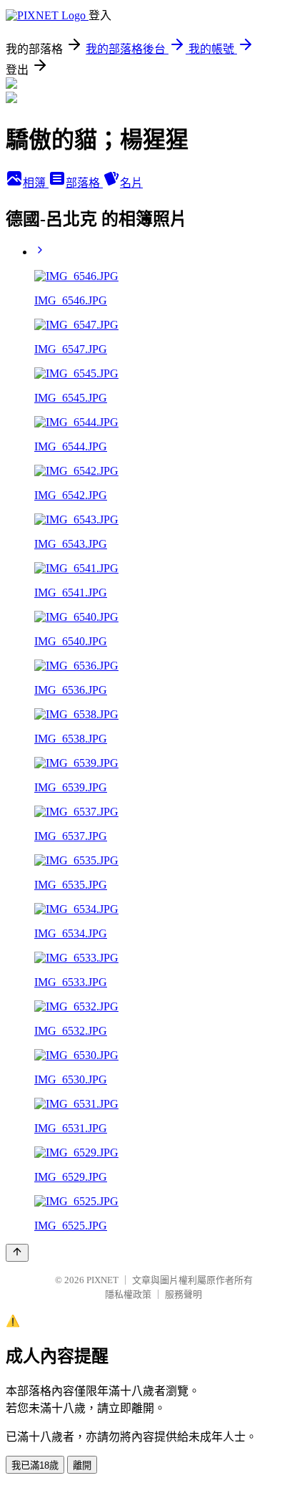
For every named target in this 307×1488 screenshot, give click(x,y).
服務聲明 (183, 1294)
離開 (82, 1465)
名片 (131, 183)
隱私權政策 (128, 1294)
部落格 (84, 183)
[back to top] (17, 1253)
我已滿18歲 (35, 1465)
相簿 (36, 183)
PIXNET (102, 1280)
